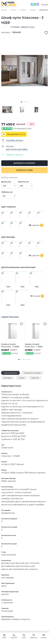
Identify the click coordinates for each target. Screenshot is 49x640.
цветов (34, 225)
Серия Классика (10, 317)
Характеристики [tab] (10, 373)
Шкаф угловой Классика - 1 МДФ (33, 345)
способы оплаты (14, 140)
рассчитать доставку (17, 149)
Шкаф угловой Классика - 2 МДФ (10, 345)
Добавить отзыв (27, 27)
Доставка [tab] (7, 378)
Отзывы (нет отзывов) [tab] (32, 373)
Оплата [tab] (21, 378)
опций (35, 296)
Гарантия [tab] (35, 378)
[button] (7, 110)
